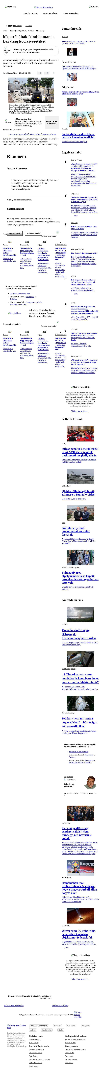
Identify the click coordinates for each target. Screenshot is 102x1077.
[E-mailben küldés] (60, 73)
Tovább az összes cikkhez (49, 326)
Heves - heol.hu (33, 1066)
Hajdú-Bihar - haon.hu (35, 1063)
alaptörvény (66, 823)
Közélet (57, 1026)
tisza (63, 523)
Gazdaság (71, 1026)
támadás (31, 31)
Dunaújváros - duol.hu (35, 1053)
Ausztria (5, 245)
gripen (73, 276)
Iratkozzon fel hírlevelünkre (20, 293)
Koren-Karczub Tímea (10, 73)
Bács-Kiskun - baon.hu (36, 1036)
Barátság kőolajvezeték (18, 31)
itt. (31, 126)
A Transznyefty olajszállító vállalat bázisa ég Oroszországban (32, 134)
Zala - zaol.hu (69, 1063)
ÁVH (73, 303)
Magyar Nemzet (15, 26)
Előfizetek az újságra (60, 1006)
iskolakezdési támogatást (70, 567)
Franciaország (24, 245)
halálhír (65, 37)
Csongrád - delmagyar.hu (36, 1049)
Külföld (29, 26)
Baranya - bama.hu (34, 1039)
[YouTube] (50, 298)
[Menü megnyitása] (94, 7)
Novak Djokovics (69, 62)
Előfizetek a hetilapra (79, 411)
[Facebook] (45, 295)
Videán (39, 302)
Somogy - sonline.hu (71, 1046)
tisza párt (74, 223)
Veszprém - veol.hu (71, 1059)
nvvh (63, 443)
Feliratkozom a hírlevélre (51, 122)
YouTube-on (14, 304)
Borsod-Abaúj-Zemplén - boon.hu (39, 1046)
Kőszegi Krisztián (77, 249)
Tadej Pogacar (67, 87)
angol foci (74, 194)
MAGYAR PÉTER (50, 13)
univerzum (65, 925)
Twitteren (13, 299)
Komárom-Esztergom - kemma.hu (75, 1039)
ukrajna (5, 31)
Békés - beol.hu (33, 1043)
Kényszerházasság (60, 245)
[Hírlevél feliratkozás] (55, 291)
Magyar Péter (71, 779)
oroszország (40, 31)
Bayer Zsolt (68, 777)
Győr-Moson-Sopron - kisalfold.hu (39, 1059)
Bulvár (32, 1030)
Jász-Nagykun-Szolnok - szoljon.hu (75, 1036)
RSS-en (23, 304)
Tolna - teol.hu (69, 1053)
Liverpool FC (76, 356)
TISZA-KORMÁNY (70, 13)
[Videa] (45, 298)
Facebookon (30, 297)
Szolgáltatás (46, 1030)
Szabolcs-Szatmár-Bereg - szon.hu (75, 1049)
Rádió (60, 1030)
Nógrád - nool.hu (70, 1043)
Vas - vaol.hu (69, 1056)
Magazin (85, 1026)
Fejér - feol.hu (33, 1056)
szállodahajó (66, 486)
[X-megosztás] (65, 73)
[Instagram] (50, 295)
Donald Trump (76, 160)
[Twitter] (55, 295)
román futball (66, 878)
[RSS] (55, 298)
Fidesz (40, 245)
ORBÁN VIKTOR (30, 13)
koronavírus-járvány (69, 669)
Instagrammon (31, 302)
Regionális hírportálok (38, 1026)
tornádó (64, 624)
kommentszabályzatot (20, 189)
